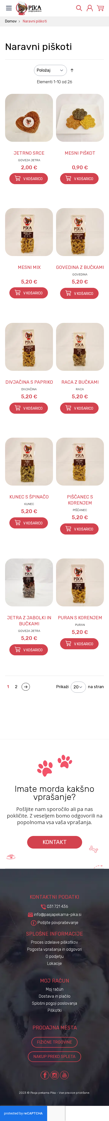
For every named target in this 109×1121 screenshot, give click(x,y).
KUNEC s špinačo (29, 497)
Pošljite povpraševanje (57, 922)
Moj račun (54, 989)
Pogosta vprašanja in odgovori (54, 949)
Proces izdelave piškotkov (54, 942)
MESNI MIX (29, 267)
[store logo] (43, 8)
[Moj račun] (90, 8)
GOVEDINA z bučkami (80, 267)
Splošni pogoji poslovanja (54, 1003)
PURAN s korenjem (80, 618)
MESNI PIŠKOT (80, 153)
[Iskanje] (79, 8)
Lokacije (54, 963)
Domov (11, 21)
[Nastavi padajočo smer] (72, 70)
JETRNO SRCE (29, 153)
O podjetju (55, 956)
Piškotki (55, 1010)
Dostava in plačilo (54, 996)
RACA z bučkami (80, 382)
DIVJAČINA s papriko (29, 382)
